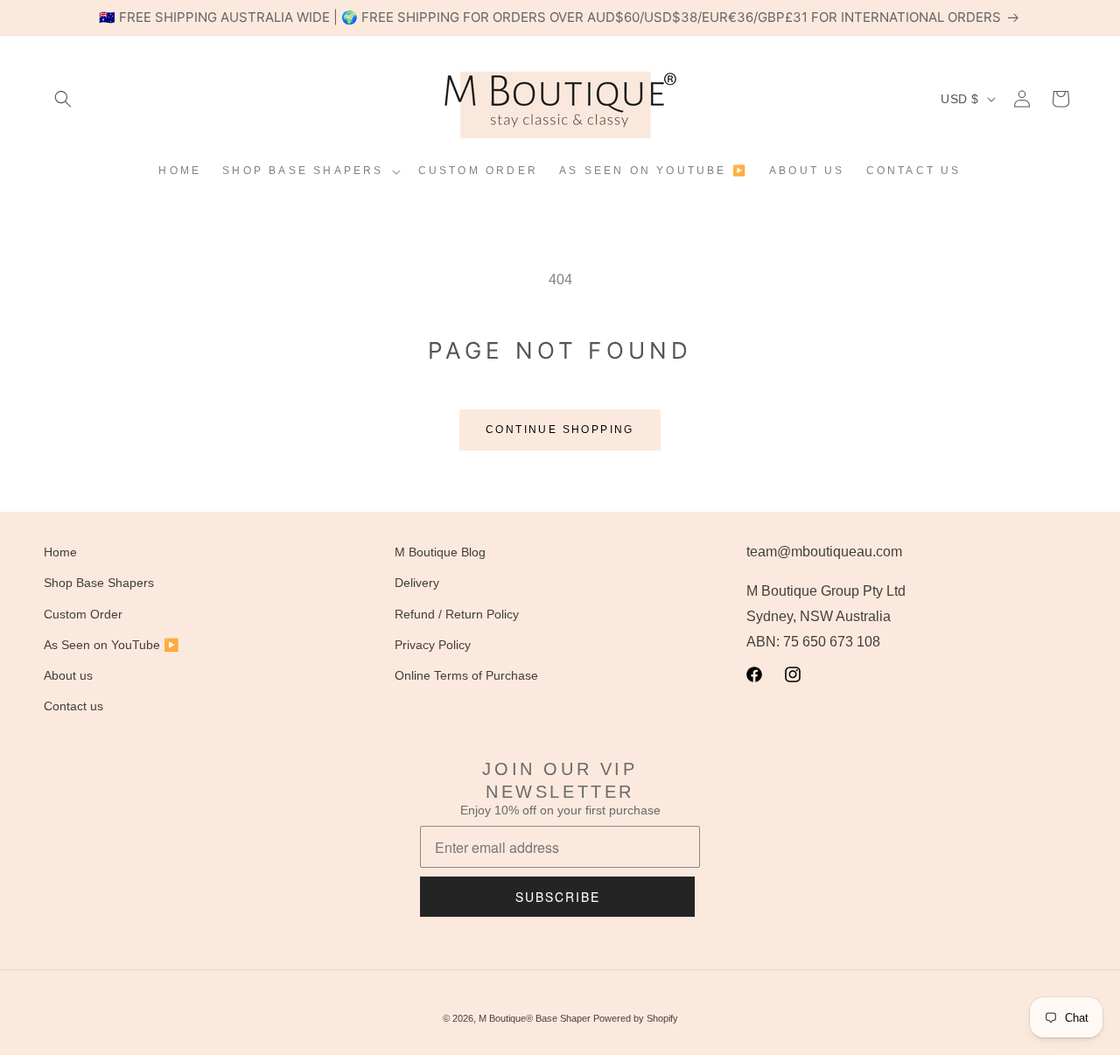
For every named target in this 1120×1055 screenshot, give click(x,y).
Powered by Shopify (635, 1018)
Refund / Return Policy (457, 614)
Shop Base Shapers (99, 583)
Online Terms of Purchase (466, 675)
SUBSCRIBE (557, 896)
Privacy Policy (433, 645)
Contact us (73, 706)
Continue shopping (560, 429)
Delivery (417, 583)
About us (68, 675)
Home (60, 552)
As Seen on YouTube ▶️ (111, 645)
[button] (63, 99)
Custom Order (83, 614)
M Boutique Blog (440, 552)
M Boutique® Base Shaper (535, 1018)
